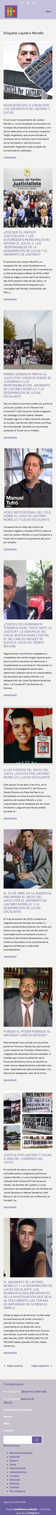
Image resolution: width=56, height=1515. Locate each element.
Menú (48, 11)
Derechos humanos (21, 1452)
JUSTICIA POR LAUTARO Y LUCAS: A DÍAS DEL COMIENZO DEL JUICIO (28, 1158)
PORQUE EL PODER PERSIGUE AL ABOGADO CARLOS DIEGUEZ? (27, 1033)
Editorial (15, 1456)
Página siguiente (42, 1366)
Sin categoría (17, 1491)
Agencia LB (27, 1398)
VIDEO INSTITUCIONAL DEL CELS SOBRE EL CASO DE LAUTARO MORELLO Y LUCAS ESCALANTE (27, 516)
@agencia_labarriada (33, 1391)
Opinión (14, 1487)
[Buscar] (37, 1439)
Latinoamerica (18, 1472)
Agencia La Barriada (15, 1502)
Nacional (15, 1479)
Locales (14, 1475)
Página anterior (13, 1366)
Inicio (13, 1464)
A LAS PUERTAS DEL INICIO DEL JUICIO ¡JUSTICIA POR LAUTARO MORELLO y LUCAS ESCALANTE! (27, 773)
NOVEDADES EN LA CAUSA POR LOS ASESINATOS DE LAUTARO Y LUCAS (27, 109)
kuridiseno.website (25, 1509)
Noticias (14, 1483)
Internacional (17, 1468)
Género (14, 1460)
